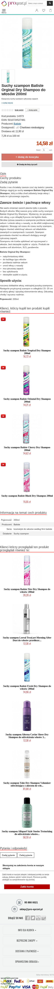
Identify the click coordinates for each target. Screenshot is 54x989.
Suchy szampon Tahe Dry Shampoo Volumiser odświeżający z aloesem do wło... (27, 784)
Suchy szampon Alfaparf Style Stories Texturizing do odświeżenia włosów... (27, 832)
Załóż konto (27, 886)
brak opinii (19, 110)
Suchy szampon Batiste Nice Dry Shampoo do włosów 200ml (27, 590)
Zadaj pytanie (9, 182)
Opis (3, 173)
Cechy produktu (10, 178)
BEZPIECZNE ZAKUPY (26, 940)
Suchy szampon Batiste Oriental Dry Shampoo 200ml (27, 400)
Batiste (17, 123)
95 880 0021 (31, 902)
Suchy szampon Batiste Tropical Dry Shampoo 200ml (27, 351)
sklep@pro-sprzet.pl (31, 909)
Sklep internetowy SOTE (45, 975)
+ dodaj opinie (32, 110)
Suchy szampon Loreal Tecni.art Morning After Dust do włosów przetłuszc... (27, 639)
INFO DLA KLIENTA (26, 930)
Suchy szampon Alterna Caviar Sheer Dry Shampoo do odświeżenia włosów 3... (27, 735)
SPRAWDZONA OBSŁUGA (26, 961)
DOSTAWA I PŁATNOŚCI (26, 951)
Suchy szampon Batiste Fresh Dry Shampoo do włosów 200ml (27, 687)
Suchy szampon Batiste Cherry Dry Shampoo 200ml (27, 448)
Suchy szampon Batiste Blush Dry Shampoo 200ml (27, 495)
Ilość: (38, 150)
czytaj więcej (7, 103)
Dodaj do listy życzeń (28, 164)
